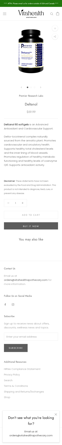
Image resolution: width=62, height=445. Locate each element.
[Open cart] (57, 13)
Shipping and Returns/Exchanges (24, 391)
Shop (7, 397)
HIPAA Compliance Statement (22, 369)
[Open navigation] (4, 13)
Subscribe (16, 348)
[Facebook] (5, 304)
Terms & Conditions (16, 386)
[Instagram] (13, 304)
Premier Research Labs (31, 96)
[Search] (51, 13)
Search (8, 380)
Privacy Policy (12, 374)
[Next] (40, 87)
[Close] (56, 414)
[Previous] (21, 87)
